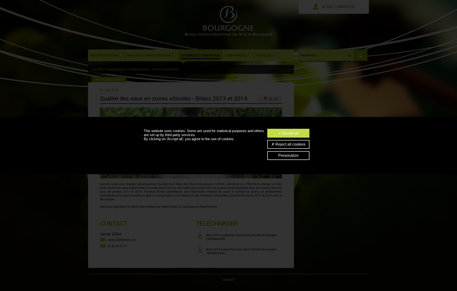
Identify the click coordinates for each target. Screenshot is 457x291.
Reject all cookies (289, 144)
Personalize (288, 155)
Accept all (290, 133)
